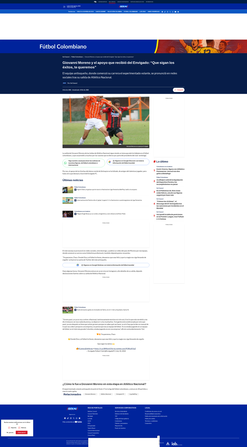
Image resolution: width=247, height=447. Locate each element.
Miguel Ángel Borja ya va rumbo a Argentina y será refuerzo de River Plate (101, 214)
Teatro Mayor (91, 428)
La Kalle (90, 418)
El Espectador (91, 425)
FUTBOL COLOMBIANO (131, 11)
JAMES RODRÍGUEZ (154, 11)
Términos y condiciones (151, 421)
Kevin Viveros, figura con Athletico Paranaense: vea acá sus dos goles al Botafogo (170, 171)
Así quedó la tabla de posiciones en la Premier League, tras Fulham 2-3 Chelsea (170, 216)
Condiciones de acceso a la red (153, 411)
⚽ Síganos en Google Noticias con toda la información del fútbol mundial (107, 265)
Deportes (13, 427)
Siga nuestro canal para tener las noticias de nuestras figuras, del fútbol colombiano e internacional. (84, 163)
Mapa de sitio (118, 425)
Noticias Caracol (92, 411)
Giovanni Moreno (90, 394)
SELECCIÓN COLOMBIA (114, 11)
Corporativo (148, 423)
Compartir (180, 90)
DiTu (89, 423)
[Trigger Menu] (64, 6)
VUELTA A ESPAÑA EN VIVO (85, 11)
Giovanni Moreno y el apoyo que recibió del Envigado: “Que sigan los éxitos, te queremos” (109, 57)
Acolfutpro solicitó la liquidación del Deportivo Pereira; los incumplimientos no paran (169, 182)
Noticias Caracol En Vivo (137, 1)
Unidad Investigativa (123, 1)
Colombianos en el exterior (82, 211)
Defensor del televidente (122, 413)
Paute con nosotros (120, 428)
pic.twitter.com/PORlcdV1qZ (125, 349)
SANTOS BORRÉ (101, 11)
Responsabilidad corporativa (152, 413)
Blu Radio (90, 416)
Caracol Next (91, 435)
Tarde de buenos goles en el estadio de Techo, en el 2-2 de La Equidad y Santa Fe (103, 310)
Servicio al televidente (121, 411)
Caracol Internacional (93, 430)
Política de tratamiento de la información (156, 416)
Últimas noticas (103, 1)
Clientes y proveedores (121, 423)
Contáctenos (118, 421)
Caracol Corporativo (93, 433)
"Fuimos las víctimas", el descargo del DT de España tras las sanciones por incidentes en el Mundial (170, 204)
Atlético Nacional (106, 394)
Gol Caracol (112, 1)
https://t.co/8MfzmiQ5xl (104, 349)
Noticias (23, 427)
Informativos (149, 1)
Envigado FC (120, 394)
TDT (116, 416)
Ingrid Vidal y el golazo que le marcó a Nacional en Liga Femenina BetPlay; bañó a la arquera (107, 189)
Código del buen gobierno (122, 418)
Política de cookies (150, 418)
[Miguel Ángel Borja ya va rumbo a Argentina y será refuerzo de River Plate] (68, 214)
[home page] (95, 2)
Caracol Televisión (93, 413)
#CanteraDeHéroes (85, 349)
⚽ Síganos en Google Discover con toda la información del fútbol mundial (128, 162)
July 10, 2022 (121, 351)
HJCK (89, 421)
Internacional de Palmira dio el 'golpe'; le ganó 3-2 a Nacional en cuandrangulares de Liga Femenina (109, 200)
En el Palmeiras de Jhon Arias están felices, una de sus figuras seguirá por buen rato (169, 193)
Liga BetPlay (133, 394)
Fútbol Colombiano (77, 57)
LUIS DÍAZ (143, 11)
